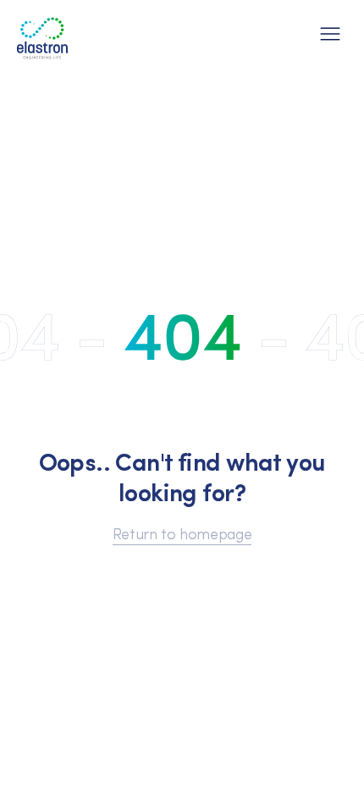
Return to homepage (182, 532)
